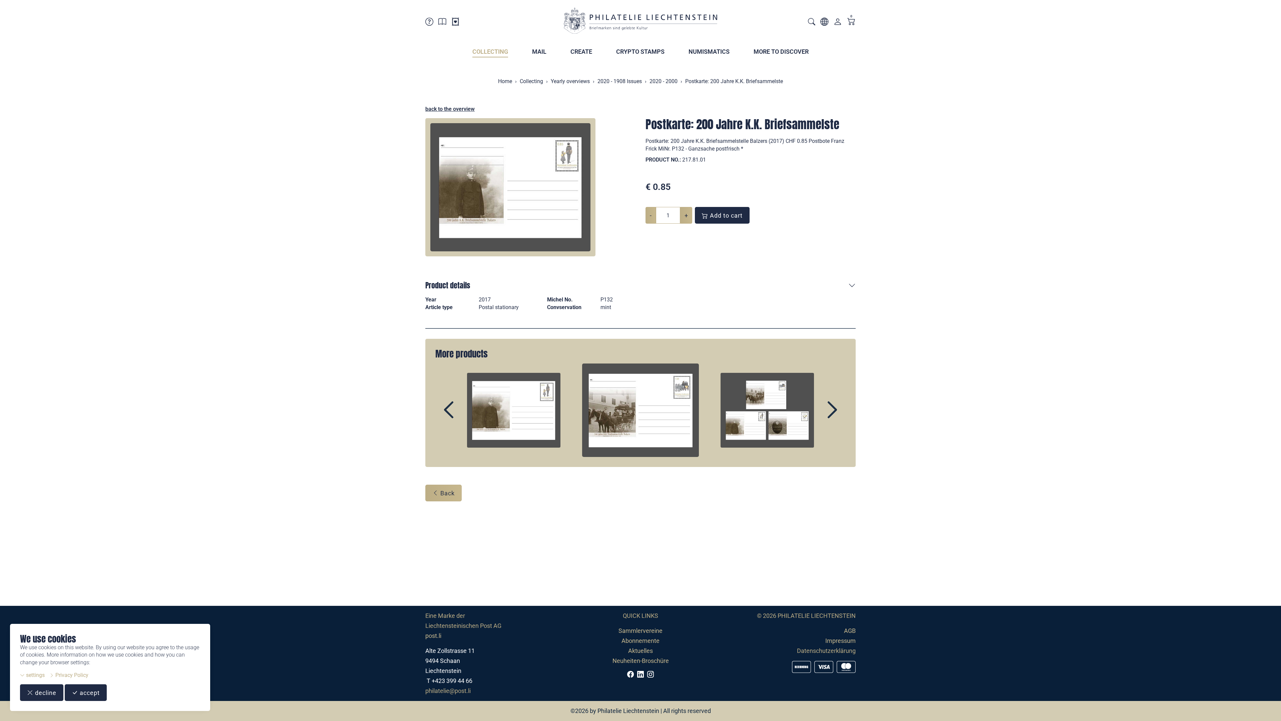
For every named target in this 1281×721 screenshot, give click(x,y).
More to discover (781, 51)
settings (35, 675)
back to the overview (450, 109)
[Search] (811, 22)
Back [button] (447, 493)
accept (89, 692)
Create (581, 51)
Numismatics (709, 51)
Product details (447, 285)
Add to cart (725, 215)
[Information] (442, 23)
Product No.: (663, 160)
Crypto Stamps (640, 51)
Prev (464, 415)
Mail (539, 51)
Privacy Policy (71, 675)
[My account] (837, 23)
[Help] (429, 23)
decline (44, 692)
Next (817, 415)
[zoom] (510, 187)
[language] (824, 23)
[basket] (851, 22)
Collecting (490, 51)
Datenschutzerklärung (826, 650)
